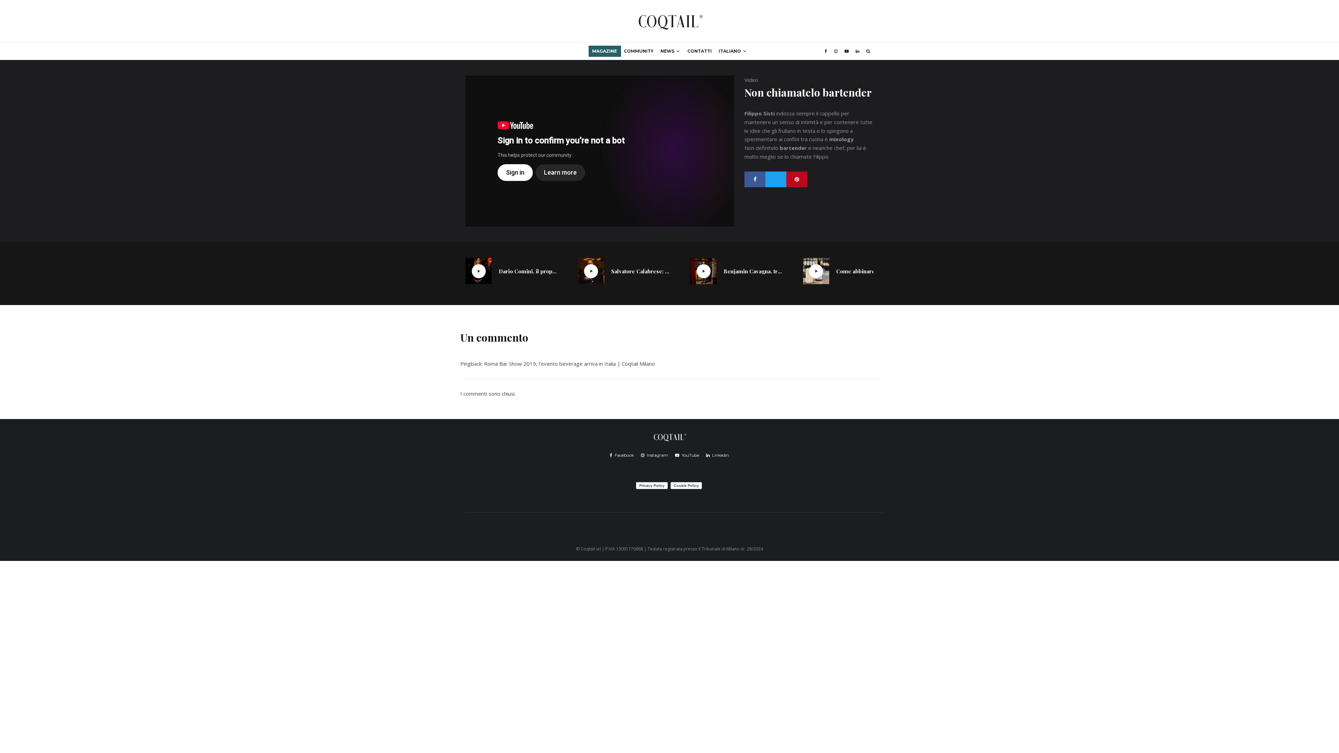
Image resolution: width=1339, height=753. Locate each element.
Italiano (730, 51)
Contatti (699, 51)
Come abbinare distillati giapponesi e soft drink (865, 271)
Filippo (821, 156)
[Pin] (796, 179)
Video (751, 79)
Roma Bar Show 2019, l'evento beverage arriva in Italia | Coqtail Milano (569, 363)
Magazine (604, 51)
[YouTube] (846, 51)
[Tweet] (775, 179)
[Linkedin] (857, 51)
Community (638, 51)
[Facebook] (826, 51)
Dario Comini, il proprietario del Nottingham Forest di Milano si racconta (528, 271)
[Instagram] (836, 51)
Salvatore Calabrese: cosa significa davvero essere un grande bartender (640, 271)
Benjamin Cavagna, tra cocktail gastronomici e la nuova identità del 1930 (753, 271)
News (667, 51)
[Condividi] (754, 179)
